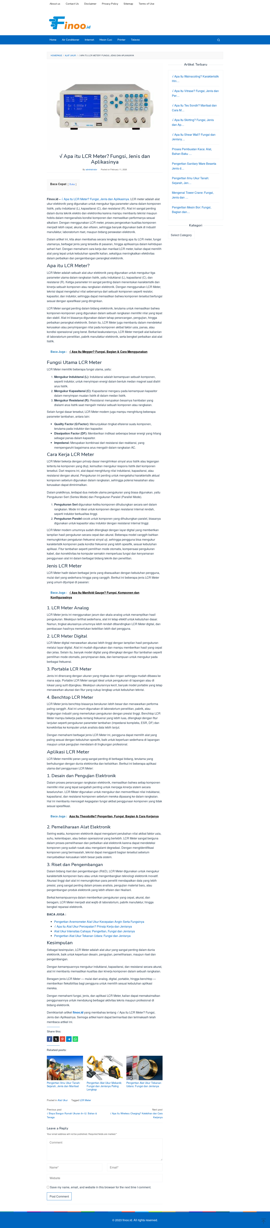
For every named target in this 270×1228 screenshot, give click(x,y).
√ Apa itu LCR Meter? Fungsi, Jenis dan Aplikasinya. (95, 199)
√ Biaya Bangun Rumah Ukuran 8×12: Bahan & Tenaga (72, 1113)
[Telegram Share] (69, 1039)
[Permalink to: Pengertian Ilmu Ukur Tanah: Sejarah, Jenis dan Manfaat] (65, 1068)
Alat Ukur (63, 1100)
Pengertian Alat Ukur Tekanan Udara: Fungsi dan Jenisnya (92, 936)
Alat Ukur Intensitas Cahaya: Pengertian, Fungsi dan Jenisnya (94, 931)
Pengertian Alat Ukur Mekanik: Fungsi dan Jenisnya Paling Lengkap (104, 1086)
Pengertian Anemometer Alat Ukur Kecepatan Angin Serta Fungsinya (99, 921)
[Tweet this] (56, 1039)
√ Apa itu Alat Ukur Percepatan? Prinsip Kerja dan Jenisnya (93, 926)
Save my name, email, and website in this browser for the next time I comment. (100, 1187)
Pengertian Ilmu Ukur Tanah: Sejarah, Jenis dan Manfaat (63, 1084)
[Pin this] (62, 1039)
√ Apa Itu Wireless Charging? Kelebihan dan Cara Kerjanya (136, 1113)
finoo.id (78, 1012)
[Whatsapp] (75, 1039)
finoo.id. (128, 1220)
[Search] (218, 39)
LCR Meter (85, 1100)
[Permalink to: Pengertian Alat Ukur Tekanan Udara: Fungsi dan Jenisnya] (144, 1068)
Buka (72, 184)
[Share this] (49, 1039)
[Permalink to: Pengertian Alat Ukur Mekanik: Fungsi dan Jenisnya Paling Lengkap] (105, 1068)
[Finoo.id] (70, 22)
